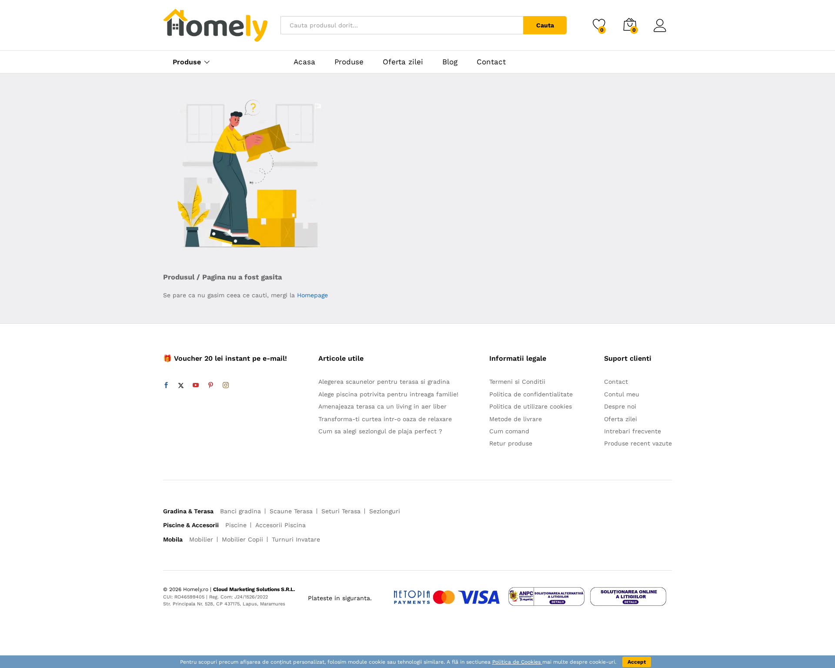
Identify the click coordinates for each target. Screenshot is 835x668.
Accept (637, 662)
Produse (187, 62)
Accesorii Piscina (280, 525)
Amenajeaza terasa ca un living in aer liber (382, 406)
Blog (450, 62)
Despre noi (620, 406)
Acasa (304, 62)
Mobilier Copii (242, 539)
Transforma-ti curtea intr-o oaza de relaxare (385, 418)
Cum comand (509, 431)
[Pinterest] (210, 385)
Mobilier (201, 539)
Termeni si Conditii (517, 381)
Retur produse (510, 443)
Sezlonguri (384, 511)
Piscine (236, 525)
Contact (491, 62)
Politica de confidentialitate (531, 394)
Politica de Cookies (517, 662)
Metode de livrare (515, 418)
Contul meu (621, 394)
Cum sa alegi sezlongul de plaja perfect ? (380, 431)
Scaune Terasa (291, 511)
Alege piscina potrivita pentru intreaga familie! (388, 394)
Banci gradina (240, 511)
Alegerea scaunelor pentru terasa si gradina (384, 381)
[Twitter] (181, 385)
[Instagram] (226, 385)
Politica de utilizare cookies (530, 406)
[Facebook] (166, 385)
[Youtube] (195, 385)
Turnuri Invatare (296, 539)
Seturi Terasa (341, 511)
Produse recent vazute (638, 443)
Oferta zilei (403, 62)
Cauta (545, 25)
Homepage (312, 295)
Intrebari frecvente (632, 431)
